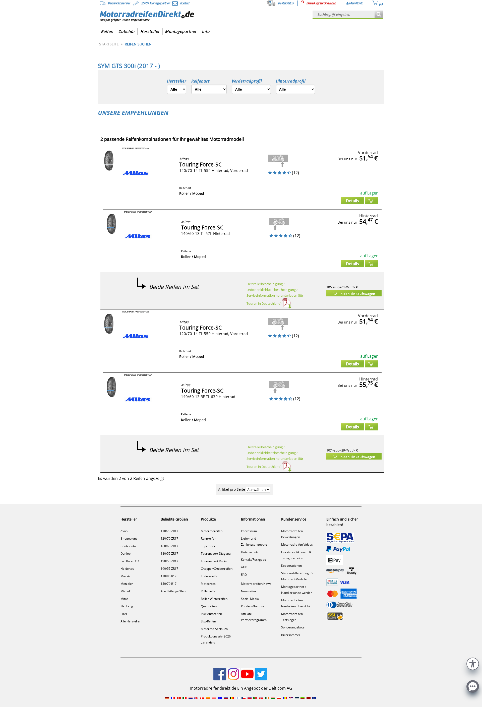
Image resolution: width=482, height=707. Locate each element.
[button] (472, 663)
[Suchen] (379, 15)
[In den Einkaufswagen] (371, 200)
